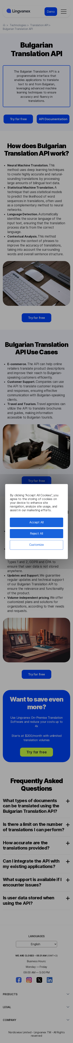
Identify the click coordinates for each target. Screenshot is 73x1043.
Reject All (36, 533)
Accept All (36, 522)
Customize (36, 545)
